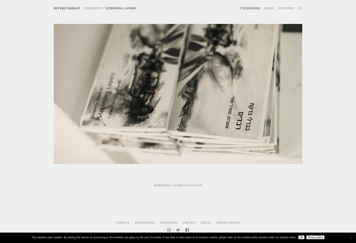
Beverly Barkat (67, 8)
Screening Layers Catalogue (178, 185)
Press (269, 8)
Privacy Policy (228, 222)
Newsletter (145, 222)
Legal (206, 222)
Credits (189, 222)
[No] (351, 238)
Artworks (286, 8)
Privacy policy (315, 237)
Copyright (169, 222)
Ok (301, 237)
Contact (122, 222)
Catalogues (250, 8)
